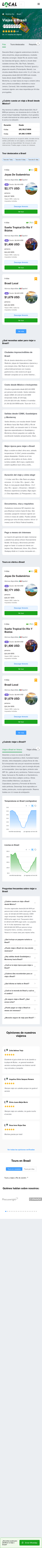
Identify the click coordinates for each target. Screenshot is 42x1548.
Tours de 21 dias (33, 159)
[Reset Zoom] (35, 805)
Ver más (21, 331)
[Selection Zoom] (32, 805)
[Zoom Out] (29, 805)
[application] (21, 819)
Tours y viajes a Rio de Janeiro (15, 1178)
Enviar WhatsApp (31, 1543)
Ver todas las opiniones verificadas (21, 1149)
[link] (3, 14)
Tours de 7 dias (8, 159)
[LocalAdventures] (10, 4)
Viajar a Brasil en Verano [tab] (12, 749)
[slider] (10, 31)
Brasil (19, 14)
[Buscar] (21, 4)
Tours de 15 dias (20, 159)
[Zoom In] (26, 805)
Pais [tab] (4, 44)
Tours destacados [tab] (17, 44)
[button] (38, 43)
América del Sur (11, 14)
